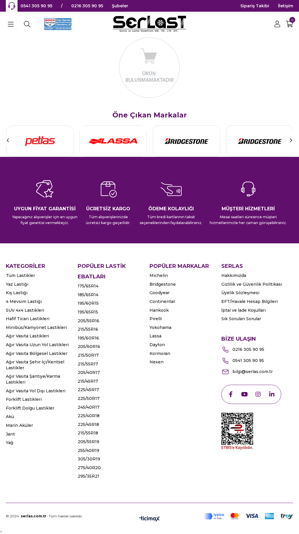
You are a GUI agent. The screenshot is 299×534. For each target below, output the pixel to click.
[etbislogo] (237, 431)
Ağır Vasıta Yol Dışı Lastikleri (35, 390)
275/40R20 (89, 467)
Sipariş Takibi (254, 5)
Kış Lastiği (16, 292)
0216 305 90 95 (87, 5)
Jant (10, 434)
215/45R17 (88, 381)
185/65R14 (88, 294)
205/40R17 (89, 372)
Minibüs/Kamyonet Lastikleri (36, 327)
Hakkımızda (233, 275)
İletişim (285, 5)
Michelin (159, 275)
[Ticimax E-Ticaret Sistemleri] (149, 519)
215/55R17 (88, 364)
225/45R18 (88, 424)
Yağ (9, 442)
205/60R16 (89, 346)
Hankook (159, 310)
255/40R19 (88, 450)
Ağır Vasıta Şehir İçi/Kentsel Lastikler (35, 364)
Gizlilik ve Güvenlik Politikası (251, 284)
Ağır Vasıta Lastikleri (27, 336)
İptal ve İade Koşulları (243, 310)
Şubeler (120, 5)
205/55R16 (88, 320)
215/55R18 (88, 433)
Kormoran (160, 353)
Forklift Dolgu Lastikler (30, 408)
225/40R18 (89, 415)
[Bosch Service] (58, 24)
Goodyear (160, 292)
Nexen (157, 362)
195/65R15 (88, 312)
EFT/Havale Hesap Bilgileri (249, 301)
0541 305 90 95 (36, 5)
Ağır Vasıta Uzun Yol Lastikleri (37, 344)
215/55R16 (88, 329)
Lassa (155, 336)
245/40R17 (89, 407)
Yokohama (160, 327)
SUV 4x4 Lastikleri (25, 310)
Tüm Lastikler (20, 275)
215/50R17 (88, 355)
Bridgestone (163, 284)
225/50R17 (89, 398)
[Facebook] (231, 394)
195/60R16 (88, 338)
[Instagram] (258, 394)
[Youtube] (244, 394)
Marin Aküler (19, 425)
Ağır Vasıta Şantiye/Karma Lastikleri (33, 379)
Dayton (157, 344)
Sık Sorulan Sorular (241, 318)
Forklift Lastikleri (24, 399)
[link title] (40, 141)
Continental (162, 301)
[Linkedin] (272, 394)
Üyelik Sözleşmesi (240, 292)
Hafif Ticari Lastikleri (27, 318)
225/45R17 (88, 389)
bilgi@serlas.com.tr (252, 371)
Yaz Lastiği (17, 284)
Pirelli (156, 318)
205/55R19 (88, 441)
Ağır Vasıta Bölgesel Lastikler (36, 353)
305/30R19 (89, 459)
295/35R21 (88, 476)
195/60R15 (88, 303)
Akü (10, 416)
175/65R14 (88, 286)
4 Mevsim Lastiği (24, 301)
